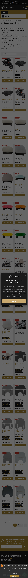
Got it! (14, 301)
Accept (14, 576)
